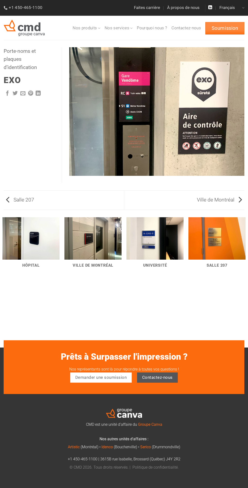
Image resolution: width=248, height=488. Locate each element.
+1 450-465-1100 (82, 459)
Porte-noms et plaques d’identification (20, 59)
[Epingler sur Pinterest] (30, 93)
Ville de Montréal (216, 200)
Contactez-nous (186, 28)
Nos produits (85, 28)
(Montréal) (83, 447)
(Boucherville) (119, 447)
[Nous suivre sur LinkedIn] (210, 8)
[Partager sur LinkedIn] (38, 93)
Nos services (117, 28)
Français (227, 7)
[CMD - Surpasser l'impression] (24, 28)
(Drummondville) (160, 447)
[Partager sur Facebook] (7, 93)
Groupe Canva (150, 424)
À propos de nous (183, 7)
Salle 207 (23, 200)
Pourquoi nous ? (152, 28)
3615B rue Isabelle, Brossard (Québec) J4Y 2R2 (140, 459)
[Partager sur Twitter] (15, 93)
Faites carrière (147, 7)
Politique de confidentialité (155, 467)
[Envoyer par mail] (22, 93)
